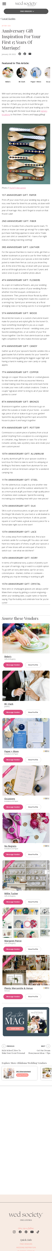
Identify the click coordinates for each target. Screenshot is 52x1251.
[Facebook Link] (20, 1232)
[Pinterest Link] (26, 1232)
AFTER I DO (6, 26)
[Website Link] (26, 1222)
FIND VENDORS (26, 11)
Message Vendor (13, 665)
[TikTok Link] (38, 1232)
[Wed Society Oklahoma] (26, 4)
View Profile (33, 665)
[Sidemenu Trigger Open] (4, 3)
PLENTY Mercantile (17, 188)
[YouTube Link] (32, 1232)
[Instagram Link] (14, 1232)
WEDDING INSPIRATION (26, 1247)
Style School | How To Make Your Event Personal (13, 1051)
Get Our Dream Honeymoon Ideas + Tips (39, 1051)
